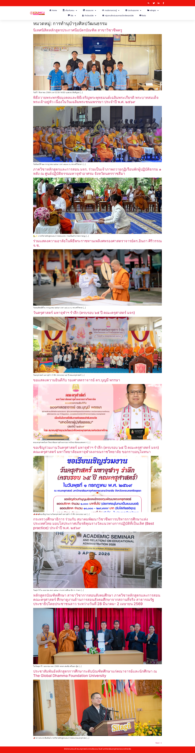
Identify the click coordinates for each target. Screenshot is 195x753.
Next (159, 743)
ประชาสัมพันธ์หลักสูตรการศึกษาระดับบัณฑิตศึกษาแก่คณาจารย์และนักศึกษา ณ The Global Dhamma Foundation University (95, 673)
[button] (148, 3)
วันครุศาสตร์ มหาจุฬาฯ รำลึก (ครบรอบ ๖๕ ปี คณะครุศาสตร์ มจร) (84, 312)
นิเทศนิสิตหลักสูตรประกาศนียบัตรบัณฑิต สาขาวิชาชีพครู (77, 30)
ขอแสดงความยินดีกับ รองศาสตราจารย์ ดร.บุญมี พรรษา (76, 380)
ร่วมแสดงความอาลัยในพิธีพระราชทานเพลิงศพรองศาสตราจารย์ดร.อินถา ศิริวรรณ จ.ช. (97, 243)
